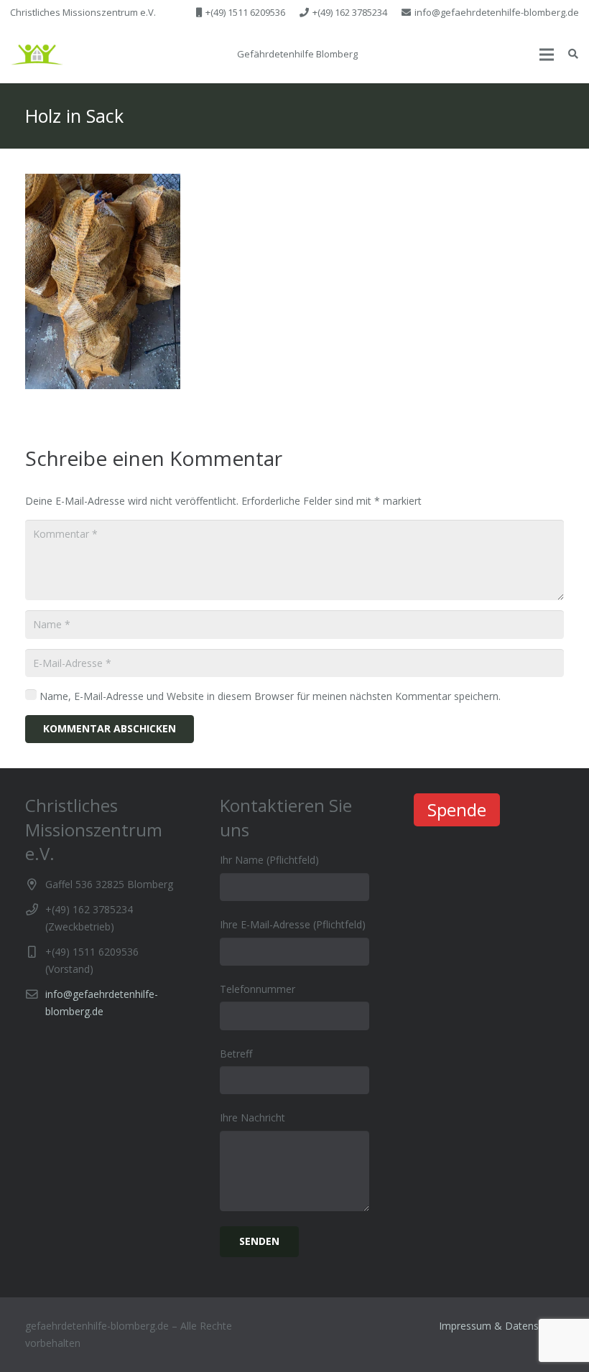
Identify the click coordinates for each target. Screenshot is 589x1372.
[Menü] (547, 55)
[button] (36, 54)
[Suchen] (573, 54)
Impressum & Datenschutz (501, 1326)
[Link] (36, 54)
